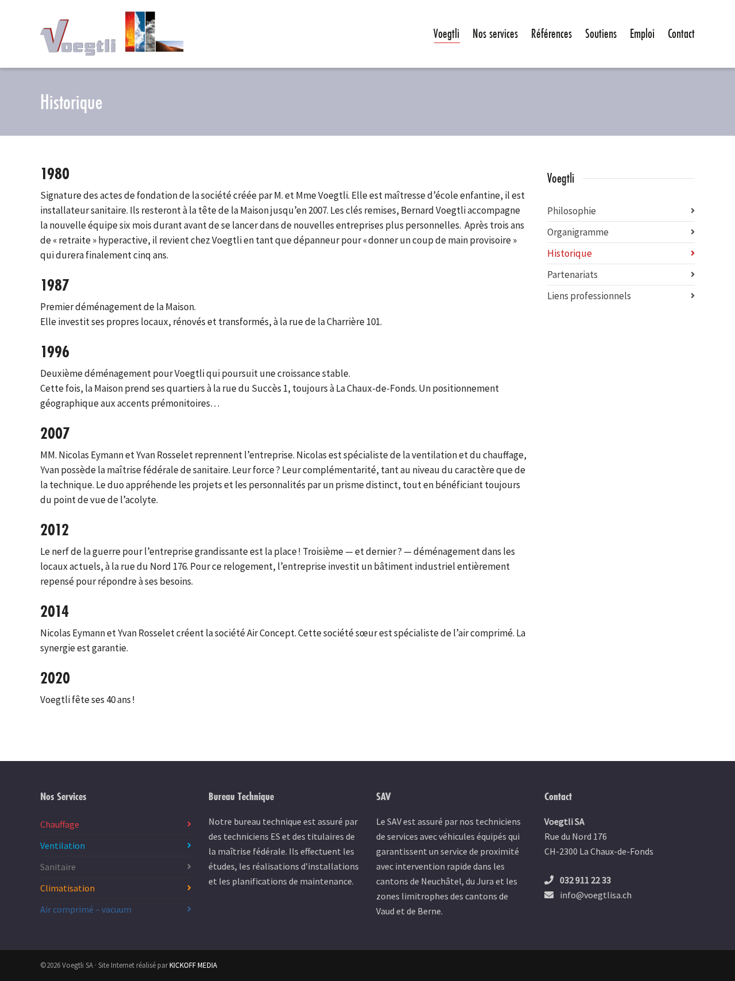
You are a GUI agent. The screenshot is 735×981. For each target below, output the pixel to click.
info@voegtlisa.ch (596, 895)
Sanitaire (58, 866)
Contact (681, 33)
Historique (569, 253)
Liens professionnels (589, 295)
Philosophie (571, 210)
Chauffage (59, 824)
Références (551, 33)
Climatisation (67, 888)
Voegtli (446, 33)
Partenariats (572, 274)
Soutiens (601, 33)
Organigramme (578, 232)
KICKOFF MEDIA (193, 965)
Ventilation (62, 845)
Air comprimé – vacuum (85, 909)
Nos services (495, 33)
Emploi (642, 33)
